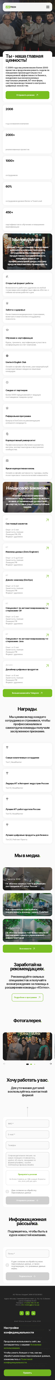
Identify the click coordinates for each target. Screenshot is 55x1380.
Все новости (25, 949)
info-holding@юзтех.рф (30, 1305)
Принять (27, 1372)
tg (33, 1313)
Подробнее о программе (25, 997)
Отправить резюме (25, 95)
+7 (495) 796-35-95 (31, 1303)
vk (27, 1313)
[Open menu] (47, 7)
